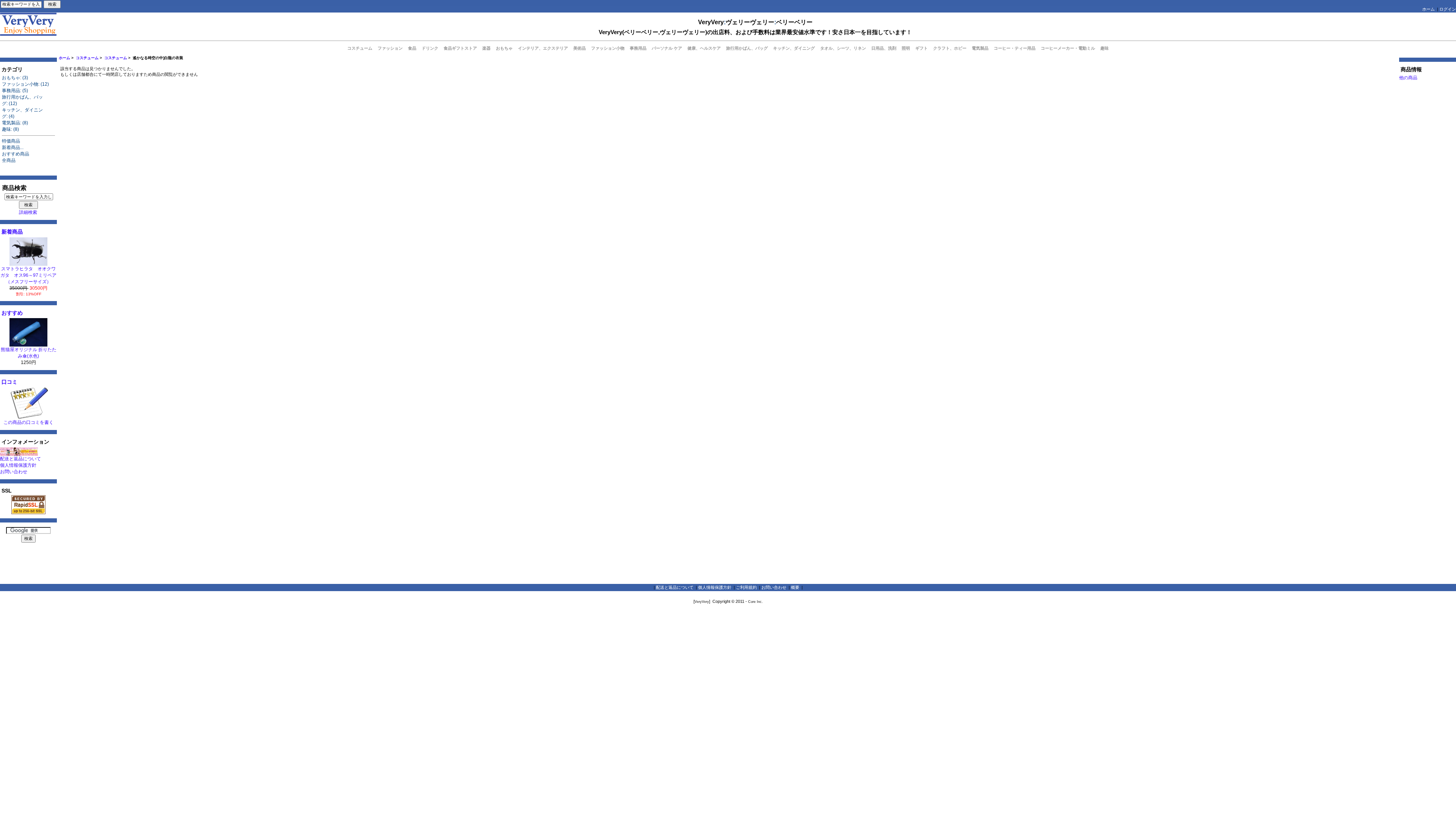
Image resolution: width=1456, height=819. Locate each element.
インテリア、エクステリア (543, 48)
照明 (906, 48)
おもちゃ (504, 48)
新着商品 (12, 232)
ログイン (1447, 9)
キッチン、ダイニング (794, 48)
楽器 (486, 48)
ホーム (1428, 9)
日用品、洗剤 (883, 48)
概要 (795, 587)
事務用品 (638, 48)
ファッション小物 (607, 48)
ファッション (390, 48)
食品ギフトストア (460, 48)
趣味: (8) (10, 129)
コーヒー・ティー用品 (1015, 48)
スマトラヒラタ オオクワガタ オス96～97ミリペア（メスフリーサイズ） (28, 275)
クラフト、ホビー (949, 48)
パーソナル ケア (667, 48)
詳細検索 (28, 212)
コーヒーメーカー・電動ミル (1068, 48)
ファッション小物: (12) (25, 84)
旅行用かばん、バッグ (747, 48)
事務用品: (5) (15, 90)
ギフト (921, 48)
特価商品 (11, 141)
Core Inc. (755, 602)
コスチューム (87, 58)
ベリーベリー (794, 22)
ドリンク (430, 48)
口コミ (9, 382)
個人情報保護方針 (18, 465)
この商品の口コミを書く (28, 422)
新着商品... (13, 147)
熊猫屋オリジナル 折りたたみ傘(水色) (28, 353)
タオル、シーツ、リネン (843, 48)
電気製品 (980, 48)
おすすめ (12, 313)
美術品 (579, 48)
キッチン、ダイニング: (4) (22, 113)
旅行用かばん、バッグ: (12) (22, 100)
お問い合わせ (13, 471)
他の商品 (1408, 77)
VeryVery (711, 22)
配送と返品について (20, 458)
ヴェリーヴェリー (750, 22)
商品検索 (14, 187)
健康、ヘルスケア (704, 48)
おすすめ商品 (15, 154)
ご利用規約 (746, 587)
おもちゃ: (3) (15, 77)
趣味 (1104, 48)
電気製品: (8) (15, 123)
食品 (412, 48)
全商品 (9, 160)
